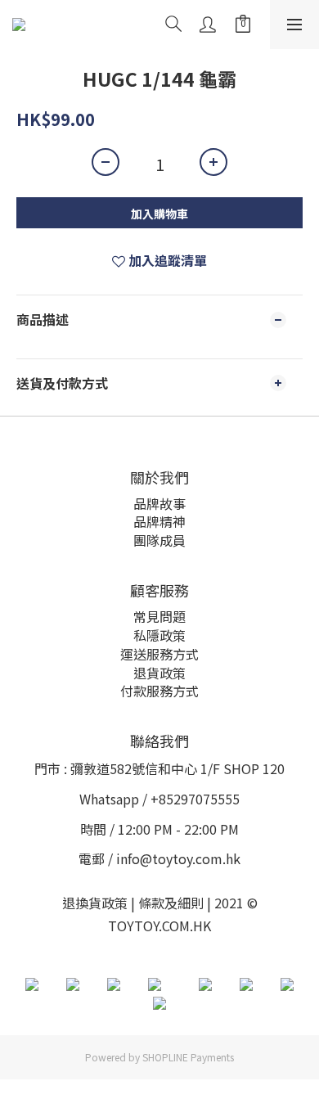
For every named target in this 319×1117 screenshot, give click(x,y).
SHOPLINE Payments (188, 1057)
